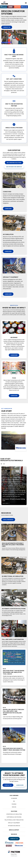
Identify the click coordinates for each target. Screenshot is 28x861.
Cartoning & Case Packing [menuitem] (14, 817)
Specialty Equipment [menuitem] (14, 823)
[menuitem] (14, 795)
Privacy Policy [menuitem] (14, 854)
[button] (26, 2)
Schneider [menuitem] (14, 798)
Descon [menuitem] (14, 807)
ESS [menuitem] (14, 801)
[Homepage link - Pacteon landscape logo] (14, 852)
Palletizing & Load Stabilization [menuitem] (14, 820)
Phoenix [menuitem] (14, 804)
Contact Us (14, 838)
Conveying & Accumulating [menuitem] (14, 814)
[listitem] (14, 485)
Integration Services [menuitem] (14, 825)
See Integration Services (14, 166)
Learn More (8, 208)
